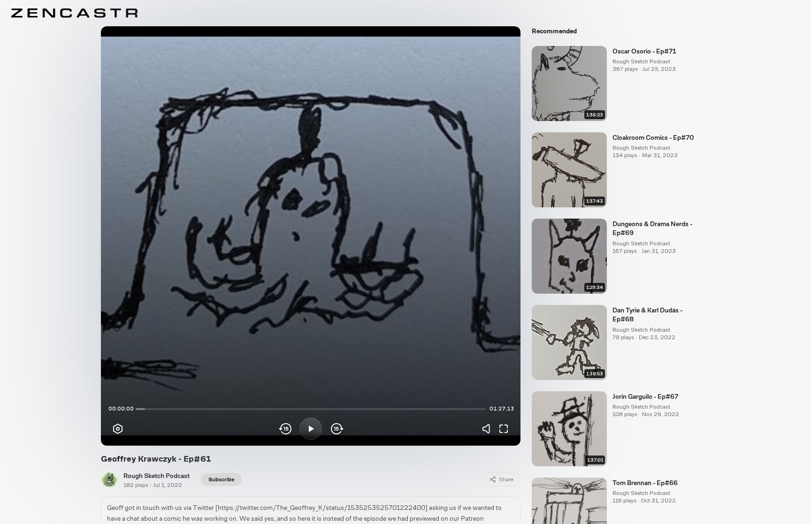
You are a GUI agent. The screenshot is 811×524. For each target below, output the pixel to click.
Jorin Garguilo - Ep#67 (645, 396)
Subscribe (221, 479)
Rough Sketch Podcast (156, 475)
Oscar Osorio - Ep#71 (644, 51)
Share (506, 479)
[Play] (310, 429)
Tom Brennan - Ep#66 (645, 482)
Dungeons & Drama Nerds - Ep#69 (652, 228)
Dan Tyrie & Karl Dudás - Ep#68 (647, 314)
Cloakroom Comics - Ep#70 (653, 137)
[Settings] (117, 428)
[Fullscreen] (503, 428)
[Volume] (488, 428)
